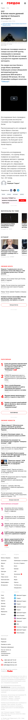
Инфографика (5, 582)
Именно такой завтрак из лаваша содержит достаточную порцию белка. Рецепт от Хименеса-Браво (15, 525)
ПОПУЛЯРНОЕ (6, 359)
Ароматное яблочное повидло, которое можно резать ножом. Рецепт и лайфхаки (14, 509)
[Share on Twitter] (14, 190)
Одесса (3, 600)
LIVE (15, 571)
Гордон (3, 8)
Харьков (3, 606)
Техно (10, 229)
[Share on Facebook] (11, 190)
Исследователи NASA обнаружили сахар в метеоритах (8, 225)
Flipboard (19, 621)
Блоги (15, 566)
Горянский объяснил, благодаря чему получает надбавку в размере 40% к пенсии (9, 252)
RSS (18, 624)
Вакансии (3, 639)
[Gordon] (13, 3)
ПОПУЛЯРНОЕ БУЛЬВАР (9, 504)
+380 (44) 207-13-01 (10, 660)
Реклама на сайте (6, 644)
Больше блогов (14, 305)
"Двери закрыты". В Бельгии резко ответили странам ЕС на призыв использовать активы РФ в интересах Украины (12, 427)
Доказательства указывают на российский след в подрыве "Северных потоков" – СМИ (13, 441)
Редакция (3, 641)
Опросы (16, 582)
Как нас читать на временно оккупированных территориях (6, 652)
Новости (3, 554)
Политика (3, 560)
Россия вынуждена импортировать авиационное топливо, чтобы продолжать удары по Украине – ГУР (14, 494)
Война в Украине (5, 557)
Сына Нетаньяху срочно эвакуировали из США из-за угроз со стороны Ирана (14, 448)
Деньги (3, 563)
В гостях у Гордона (19, 563)
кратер (22, 194)
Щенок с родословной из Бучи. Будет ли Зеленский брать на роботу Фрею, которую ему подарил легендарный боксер (14, 541)
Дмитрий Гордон (21, 595)
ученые (9, 194)
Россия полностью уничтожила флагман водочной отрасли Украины (13, 286)
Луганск (3, 614)
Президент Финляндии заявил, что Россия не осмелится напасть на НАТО (13, 434)
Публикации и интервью (20, 560)
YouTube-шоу (17, 585)
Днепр (3, 609)
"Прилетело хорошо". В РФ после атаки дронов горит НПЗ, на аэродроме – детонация (13, 463)
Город (2, 592)
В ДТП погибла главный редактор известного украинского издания (15, 532)
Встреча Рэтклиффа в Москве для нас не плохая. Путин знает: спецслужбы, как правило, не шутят (13, 298)
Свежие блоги (7, 266)
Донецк (3, 603)
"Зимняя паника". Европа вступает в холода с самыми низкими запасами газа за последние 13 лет (13, 471)
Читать (22, 200)
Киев (2, 595)
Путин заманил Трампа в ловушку (14, 292)
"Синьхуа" (5, 81)
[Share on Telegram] (18, 190)
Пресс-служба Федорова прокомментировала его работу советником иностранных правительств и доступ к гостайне (15, 388)
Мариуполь (4, 611)
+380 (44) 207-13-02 (10, 662)
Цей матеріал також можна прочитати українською (14, 24)
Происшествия (5, 579)
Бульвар (5, 237)
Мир (8, 8)
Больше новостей (14, 499)
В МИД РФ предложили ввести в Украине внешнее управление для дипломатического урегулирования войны (15, 377)
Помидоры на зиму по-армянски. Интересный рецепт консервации (15, 517)
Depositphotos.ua (5, 687)
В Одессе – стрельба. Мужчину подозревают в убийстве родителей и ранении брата (12, 487)
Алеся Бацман (20, 615)
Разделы (16, 554)
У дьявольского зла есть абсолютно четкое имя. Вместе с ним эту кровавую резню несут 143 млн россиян (13, 271)
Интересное (4, 585)
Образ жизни (4, 576)
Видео (15, 579)
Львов (2, 598)
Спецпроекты (17, 587)
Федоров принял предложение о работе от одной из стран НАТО (15, 396)
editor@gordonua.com (10, 665)
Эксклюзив (17, 574)
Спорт (2, 568)
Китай (3, 194)
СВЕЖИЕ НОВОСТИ (8, 420)
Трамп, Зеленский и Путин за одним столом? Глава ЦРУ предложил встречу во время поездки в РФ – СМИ (13, 454)
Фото (15, 576)
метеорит (15, 194)
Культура (3, 571)
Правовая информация (7, 647)
